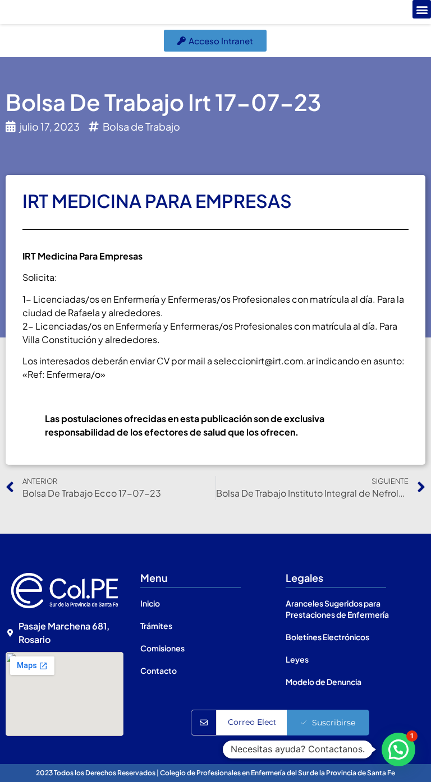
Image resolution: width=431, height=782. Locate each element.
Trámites (156, 626)
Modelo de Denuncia (323, 682)
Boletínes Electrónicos (327, 637)
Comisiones (162, 648)
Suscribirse (333, 723)
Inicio (150, 603)
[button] (421, 9)
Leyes (297, 659)
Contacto (158, 670)
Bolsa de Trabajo (141, 126)
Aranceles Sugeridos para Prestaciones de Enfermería (337, 608)
